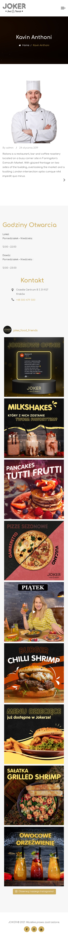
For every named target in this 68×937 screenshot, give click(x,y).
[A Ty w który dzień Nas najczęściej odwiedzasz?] (34, 612)
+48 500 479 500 (25, 300)
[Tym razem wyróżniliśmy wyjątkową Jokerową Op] (34, 367)
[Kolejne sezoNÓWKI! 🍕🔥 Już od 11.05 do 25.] (34, 550)
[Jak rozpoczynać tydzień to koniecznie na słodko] (34, 489)
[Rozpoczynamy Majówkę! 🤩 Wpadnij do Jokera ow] (34, 856)
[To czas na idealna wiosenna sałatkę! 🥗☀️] (34, 795)
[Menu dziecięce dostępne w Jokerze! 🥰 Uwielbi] (34, 734)
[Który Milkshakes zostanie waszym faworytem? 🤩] (34, 428)
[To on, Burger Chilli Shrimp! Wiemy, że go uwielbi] (34, 673)
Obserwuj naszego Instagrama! (36, 891)
